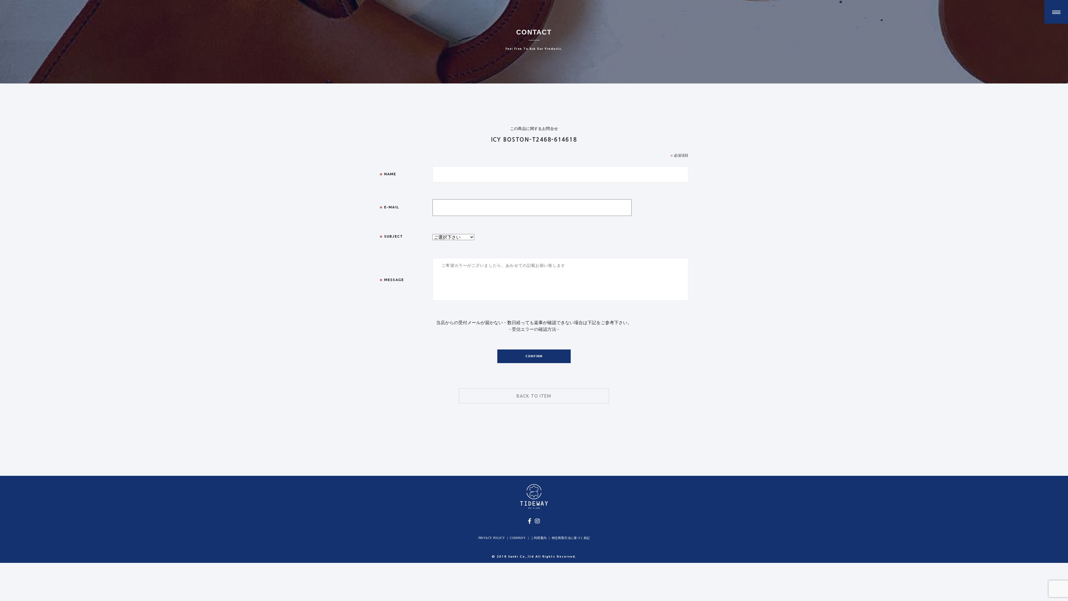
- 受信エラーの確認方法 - (534, 329)
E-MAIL (389, 207)
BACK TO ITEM (533, 395)
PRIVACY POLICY (491, 538)
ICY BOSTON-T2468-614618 (534, 139)
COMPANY (518, 538)
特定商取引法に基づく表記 (571, 538)
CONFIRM (534, 356)
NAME (388, 174)
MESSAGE (392, 280)
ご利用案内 (539, 538)
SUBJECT (391, 236)
